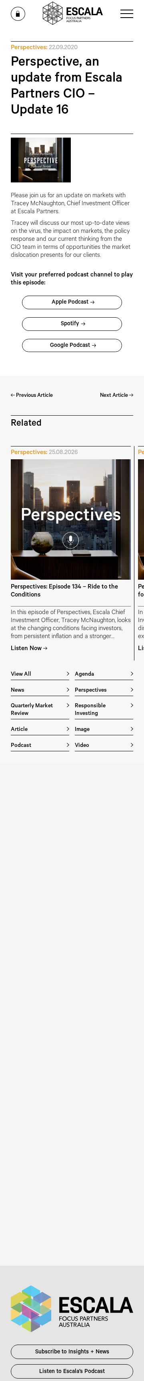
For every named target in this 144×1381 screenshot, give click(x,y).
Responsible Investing (90, 710)
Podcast (21, 746)
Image (82, 730)
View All (21, 675)
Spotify (70, 324)
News (17, 691)
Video (82, 746)
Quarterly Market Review (32, 710)
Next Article (114, 396)
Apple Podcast (70, 303)
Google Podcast (70, 346)
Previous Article (34, 396)
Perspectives (91, 691)
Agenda (84, 675)
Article (19, 730)
